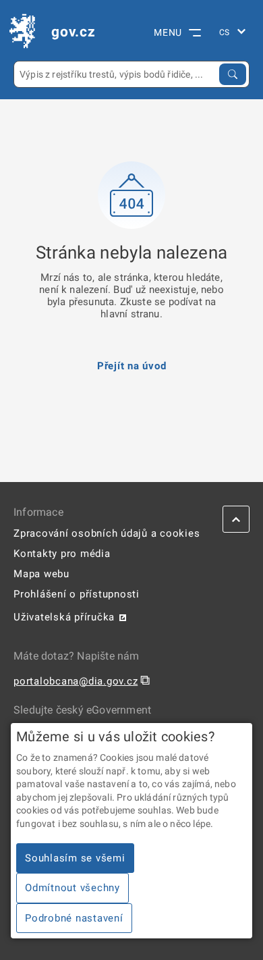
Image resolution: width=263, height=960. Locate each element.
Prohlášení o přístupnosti (76, 594)
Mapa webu (41, 574)
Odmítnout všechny (72, 888)
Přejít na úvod (132, 366)
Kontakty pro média (62, 554)
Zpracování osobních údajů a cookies (106, 533)
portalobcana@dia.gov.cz (75, 681)
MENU (168, 32)
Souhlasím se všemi (75, 858)
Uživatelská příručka (64, 617)
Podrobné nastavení (74, 918)
